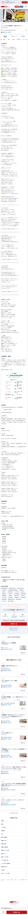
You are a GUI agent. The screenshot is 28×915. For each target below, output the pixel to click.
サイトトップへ (14, 904)
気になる (23, 652)
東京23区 (12, 879)
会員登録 (16, 6)
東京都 (8, 879)
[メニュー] (26, 7)
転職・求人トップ (3, 879)
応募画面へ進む (14, 623)
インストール (24, 2)
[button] (14, 2)
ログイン (21, 6)
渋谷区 (16, 879)
